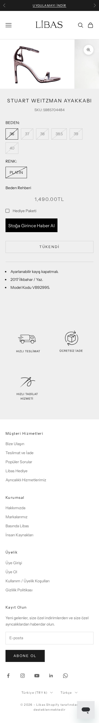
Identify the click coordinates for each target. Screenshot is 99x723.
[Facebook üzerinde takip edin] (8, 675)
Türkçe (66, 693)
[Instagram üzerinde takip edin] (22, 675)
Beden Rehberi (18, 187)
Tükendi (49, 246)
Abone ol (25, 655)
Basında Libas (17, 525)
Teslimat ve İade (20, 452)
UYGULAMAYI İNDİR (49, 5)
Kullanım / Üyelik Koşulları (28, 580)
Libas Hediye (17, 470)
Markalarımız (17, 516)
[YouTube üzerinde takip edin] (37, 675)
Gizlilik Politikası (19, 589)
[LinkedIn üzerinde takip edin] (51, 675)
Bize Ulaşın (15, 443)
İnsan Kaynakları (19, 534)
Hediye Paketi (24, 210)
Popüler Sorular (19, 461)
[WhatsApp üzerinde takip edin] (65, 675)
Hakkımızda (15, 507)
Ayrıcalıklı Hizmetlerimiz (26, 479)
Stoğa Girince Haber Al (31, 225)
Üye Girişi (14, 562)
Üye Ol (11, 571)
